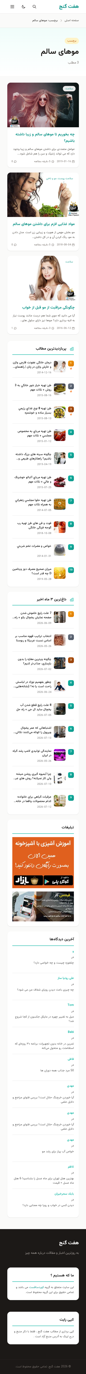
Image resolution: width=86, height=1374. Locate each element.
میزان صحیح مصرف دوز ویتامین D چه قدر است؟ (31, 571)
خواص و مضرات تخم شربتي (34, 546)
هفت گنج (69, 1243)
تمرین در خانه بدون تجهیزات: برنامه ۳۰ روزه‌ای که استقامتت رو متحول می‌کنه (44, 1046)
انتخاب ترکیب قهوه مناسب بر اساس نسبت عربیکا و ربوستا (33, 638)
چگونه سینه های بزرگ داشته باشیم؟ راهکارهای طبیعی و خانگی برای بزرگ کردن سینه (33, 457)
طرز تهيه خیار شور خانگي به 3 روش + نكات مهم (33, 387)
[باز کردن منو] (11, 6)
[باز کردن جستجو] (33, 6)
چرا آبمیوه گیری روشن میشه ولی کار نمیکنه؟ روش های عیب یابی (32, 776)
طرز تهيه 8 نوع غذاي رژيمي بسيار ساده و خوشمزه (34, 411)
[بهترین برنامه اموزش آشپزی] (43, 862)
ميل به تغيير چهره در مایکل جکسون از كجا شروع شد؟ (44, 1019)
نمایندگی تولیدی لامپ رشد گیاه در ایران (32, 753)
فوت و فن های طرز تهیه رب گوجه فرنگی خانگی (34, 525)
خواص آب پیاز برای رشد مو (58, 1152)
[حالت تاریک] (22, 6)
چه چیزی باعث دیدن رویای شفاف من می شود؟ (45, 990)
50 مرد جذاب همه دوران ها (57, 1071)
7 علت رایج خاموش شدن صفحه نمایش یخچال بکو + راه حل (32, 615)
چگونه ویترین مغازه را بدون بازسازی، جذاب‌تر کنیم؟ (34, 661)
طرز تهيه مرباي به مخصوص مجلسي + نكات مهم (34, 433)
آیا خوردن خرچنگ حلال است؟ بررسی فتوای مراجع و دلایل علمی (43, 1100)
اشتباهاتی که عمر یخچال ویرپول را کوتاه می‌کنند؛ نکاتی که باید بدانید (33, 730)
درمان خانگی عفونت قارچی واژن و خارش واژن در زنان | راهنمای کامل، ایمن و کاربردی (32, 365)
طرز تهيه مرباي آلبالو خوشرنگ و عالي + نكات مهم (32, 479)
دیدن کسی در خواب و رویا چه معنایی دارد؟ (48, 1205)
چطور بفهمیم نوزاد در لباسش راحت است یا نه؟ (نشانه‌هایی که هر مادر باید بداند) (33, 684)
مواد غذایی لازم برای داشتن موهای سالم (44, 224)
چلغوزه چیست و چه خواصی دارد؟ (54, 963)
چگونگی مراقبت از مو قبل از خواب (48, 308)
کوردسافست (36, 1287)
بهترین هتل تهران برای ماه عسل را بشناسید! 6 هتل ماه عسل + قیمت (44, 1181)
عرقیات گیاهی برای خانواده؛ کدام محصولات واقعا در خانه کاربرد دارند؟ (33, 799)
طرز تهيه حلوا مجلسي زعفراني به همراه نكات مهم (33, 502)
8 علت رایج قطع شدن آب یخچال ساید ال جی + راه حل (33, 707)
